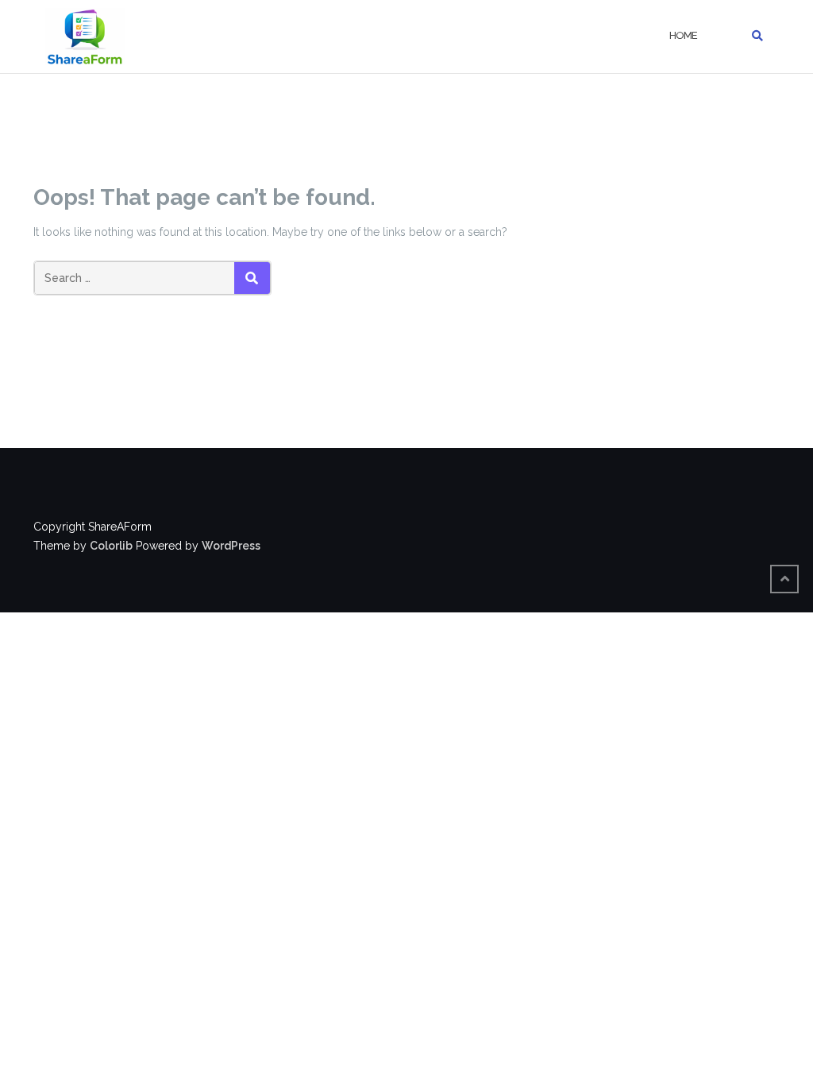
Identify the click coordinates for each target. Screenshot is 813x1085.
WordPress (231, 545)
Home (683, 35)
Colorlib (111, 545)
